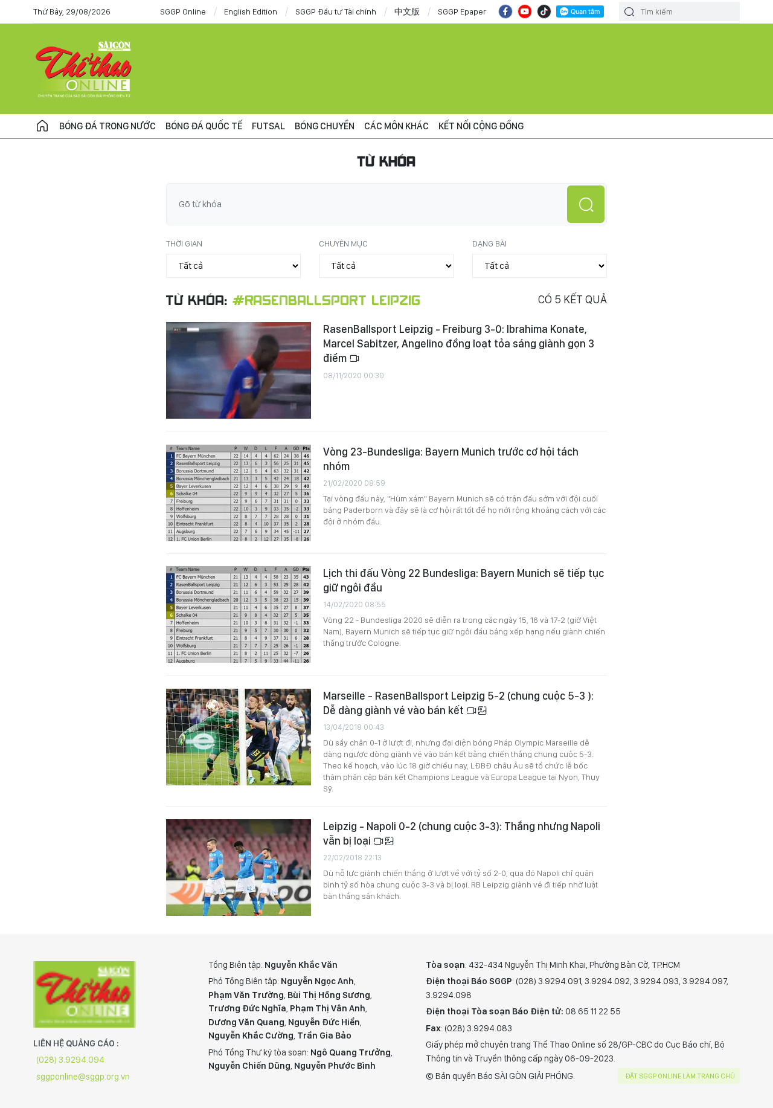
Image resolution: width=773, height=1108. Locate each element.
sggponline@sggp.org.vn (83, 1076)
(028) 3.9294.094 (70, 1059)
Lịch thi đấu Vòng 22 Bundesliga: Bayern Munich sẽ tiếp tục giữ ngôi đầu (463, 580)
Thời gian (184, 243)
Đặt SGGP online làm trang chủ (680, 1076)
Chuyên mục (343, 243)
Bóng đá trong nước (107, 126)
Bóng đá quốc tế (203, 126)
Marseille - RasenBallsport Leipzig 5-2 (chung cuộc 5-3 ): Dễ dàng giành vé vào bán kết (458, 703)
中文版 (407, 11)
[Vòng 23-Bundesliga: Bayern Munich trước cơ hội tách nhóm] (238, 493)
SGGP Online (183, 11)
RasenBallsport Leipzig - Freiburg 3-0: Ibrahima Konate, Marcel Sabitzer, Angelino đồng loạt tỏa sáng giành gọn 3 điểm (458, 344)
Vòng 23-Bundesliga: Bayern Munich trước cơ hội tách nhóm (451, 458)
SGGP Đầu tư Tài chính (335, 11)
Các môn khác (396, 126)
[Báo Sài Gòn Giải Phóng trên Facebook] (505, 11)
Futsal (268, 126)
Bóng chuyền (324, 126)
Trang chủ (42, 126)
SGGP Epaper (462, 11)
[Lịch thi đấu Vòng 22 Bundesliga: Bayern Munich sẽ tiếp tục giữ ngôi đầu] (238, 614)
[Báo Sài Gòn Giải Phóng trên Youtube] (525, 11)
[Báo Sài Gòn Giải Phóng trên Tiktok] (544, 11)
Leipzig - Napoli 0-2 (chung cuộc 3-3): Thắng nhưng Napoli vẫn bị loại (461, 833)
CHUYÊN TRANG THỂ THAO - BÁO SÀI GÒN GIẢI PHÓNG (84, 69)
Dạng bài (489, 243)
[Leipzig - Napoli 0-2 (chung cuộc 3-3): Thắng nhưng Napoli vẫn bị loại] (238, 867)
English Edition (250, 11)
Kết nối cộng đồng (481, 126)
